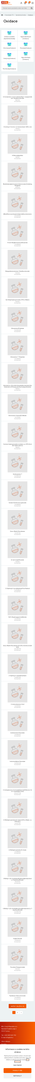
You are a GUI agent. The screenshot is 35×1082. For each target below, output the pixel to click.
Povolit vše (17, 1070)
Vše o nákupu (5, 1041)
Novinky (3, 1044)
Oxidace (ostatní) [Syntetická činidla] (9, 37)
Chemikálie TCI (9, 15)
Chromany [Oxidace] (9, 48)
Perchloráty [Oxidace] (9, 69)
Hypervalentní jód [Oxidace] (26, 37)
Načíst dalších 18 (17, 1006)
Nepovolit (17, 1076)
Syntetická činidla (21, 15)
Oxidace (30, 15)
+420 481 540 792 (10, 1035)
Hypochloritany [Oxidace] (25, 58)
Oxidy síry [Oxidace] (9, 58)
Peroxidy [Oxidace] (25, 48)
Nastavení (17, 1065)
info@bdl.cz (9, 1037)
